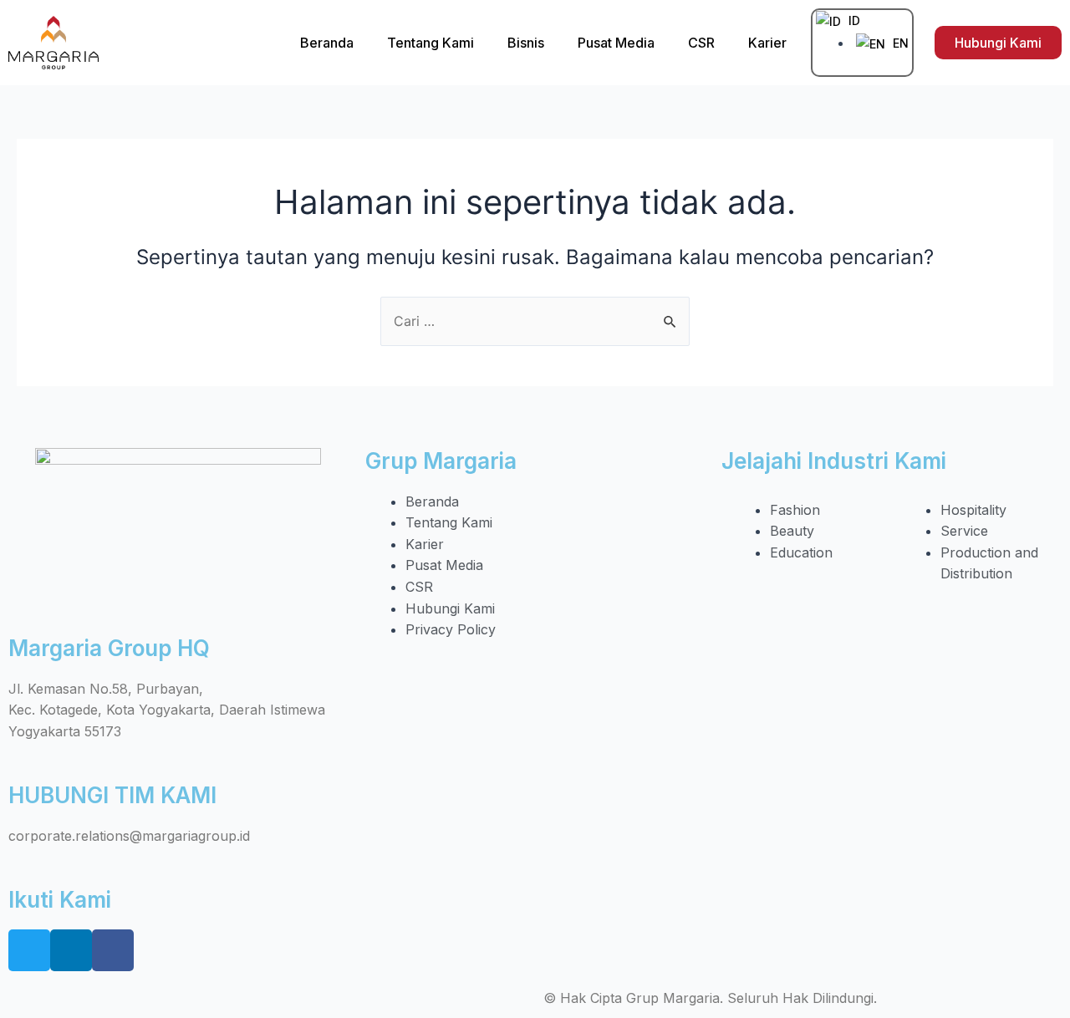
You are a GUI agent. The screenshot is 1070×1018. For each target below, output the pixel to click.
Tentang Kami (430, 42)
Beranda (327, 42)
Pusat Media (616, 42)
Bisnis (525, 42)
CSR (701, 42)
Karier (767, 42)
